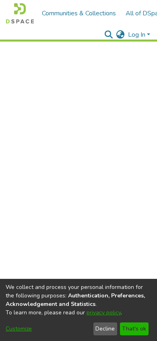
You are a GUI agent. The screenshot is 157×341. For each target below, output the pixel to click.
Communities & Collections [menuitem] (79, 13)
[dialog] (78, 310)
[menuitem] (121, 35)
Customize (19, 329)
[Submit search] (109, 35)
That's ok (134, 329)
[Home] (20, 13)
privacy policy (104, 312)
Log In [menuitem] (136, 34)
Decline (105, 329)
